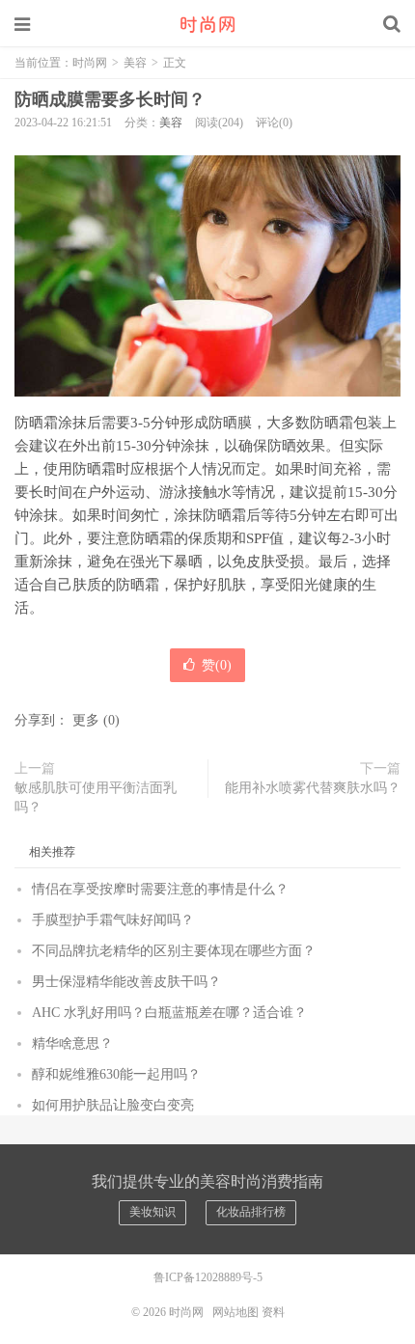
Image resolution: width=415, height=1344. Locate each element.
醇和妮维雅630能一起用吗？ (116, 1074)
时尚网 (207, 24)
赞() (217, 665)
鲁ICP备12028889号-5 (208, 1277)
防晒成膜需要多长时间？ (110, 99)
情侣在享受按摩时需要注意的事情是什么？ (160, 889)
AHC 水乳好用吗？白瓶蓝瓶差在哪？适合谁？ (169, 1012)
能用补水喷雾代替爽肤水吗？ (313, 788)
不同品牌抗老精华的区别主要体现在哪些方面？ (174, 951)
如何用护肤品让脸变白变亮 (113, 1105)
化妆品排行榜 (251, 1212)
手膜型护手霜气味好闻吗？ (113, 920)
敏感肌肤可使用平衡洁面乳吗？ (95, 797)
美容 (135, 62)
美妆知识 (152, 1212)
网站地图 (235, 1312)
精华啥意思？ (72, 1043)
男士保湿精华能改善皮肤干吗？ (126, 981)
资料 (273, 1312)
